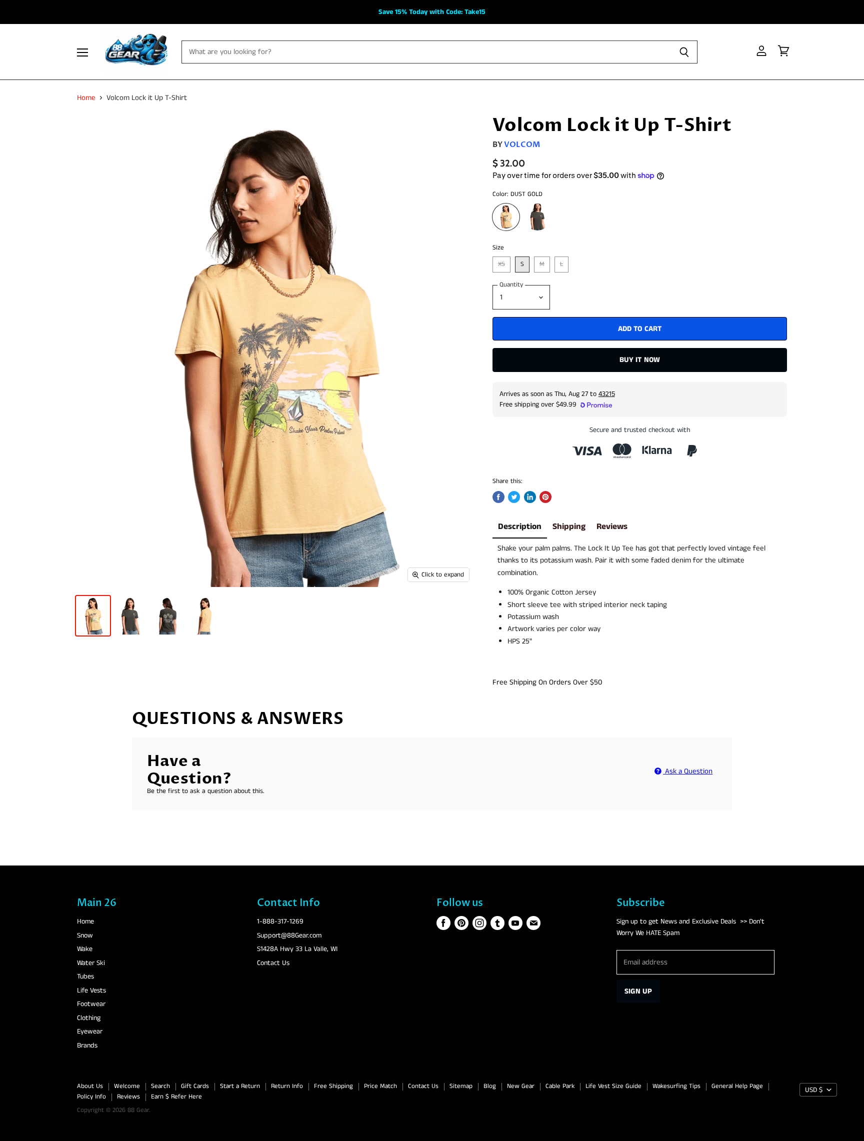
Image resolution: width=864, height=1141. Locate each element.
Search (160, 1086)
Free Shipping (333, 1086)
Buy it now (640, 359)
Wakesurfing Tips (676, 1086)
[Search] (684, 52)
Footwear (91, 1004)
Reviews (612, 526)
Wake (84, 949)
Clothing (88, 1018)
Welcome (127, 1086)
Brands (87, 1045)
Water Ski (91, 963)
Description (520, 526)
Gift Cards (195, 1086)
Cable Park (560, 1086)
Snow (85, 935)
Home (86, 98)
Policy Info (91, 1097)
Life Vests (91, 991)
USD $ (813, 1090)
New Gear (520, 1086)
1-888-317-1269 (280, 921)
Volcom (522, 145)
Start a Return (240, 1086)
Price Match (380, 1086)
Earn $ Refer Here (176, 1097)
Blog (490, 1086)
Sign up (638, 991)
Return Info (287, 1086)
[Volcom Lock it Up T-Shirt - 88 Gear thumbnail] (93, 616)
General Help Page (737, 1086)
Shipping (569, 526)
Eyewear (89, 1031)
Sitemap (461, 1086)
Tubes (85, 977)
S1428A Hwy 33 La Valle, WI (297, 949)
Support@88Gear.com (289, 935)
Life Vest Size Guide (614, 1086)
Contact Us (273, 963)
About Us (90, 1086)
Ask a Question (687, 771)
